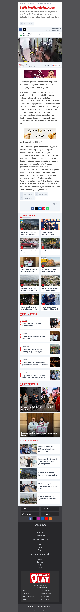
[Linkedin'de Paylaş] (40, 208)
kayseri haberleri (29, 198)
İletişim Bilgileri (45, 599)
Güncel (40, 559)
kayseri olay (43, 194)
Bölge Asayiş (31, 3)
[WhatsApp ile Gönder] (47, 208)
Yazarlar (40, 533)
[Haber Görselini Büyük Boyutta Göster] (40, 50)
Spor (40, 530)
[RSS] (50, 518)
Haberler (22, 3)
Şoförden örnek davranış (44, 3)
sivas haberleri (28, 24)
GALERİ (46, 509)
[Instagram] (38, 518)
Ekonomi (40, 562)
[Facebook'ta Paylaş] (20, 29)
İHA (30, 65)
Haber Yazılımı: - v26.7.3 (40, 610)
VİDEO (26, 509)
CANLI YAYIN (28, 514)
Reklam (24, 599)
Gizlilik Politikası (45, 590)
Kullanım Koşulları (46, 593)
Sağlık (40, 547)
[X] (34, 518)
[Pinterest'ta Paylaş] (43, 208)
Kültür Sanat (40, 545)
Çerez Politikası (45, 596)
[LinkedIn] (42, 518)
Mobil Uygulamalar (28, 596)
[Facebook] (30, 518)
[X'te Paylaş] (24, 29)
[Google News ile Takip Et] (56, 65)
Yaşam (40, 550)
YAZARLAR (47, 514)
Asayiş (40, 565)
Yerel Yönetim (40, 535)
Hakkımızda (26, 593)
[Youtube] (46, 518)
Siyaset (40, 567)
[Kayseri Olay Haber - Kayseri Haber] (40, 578)
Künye (24, 590)
